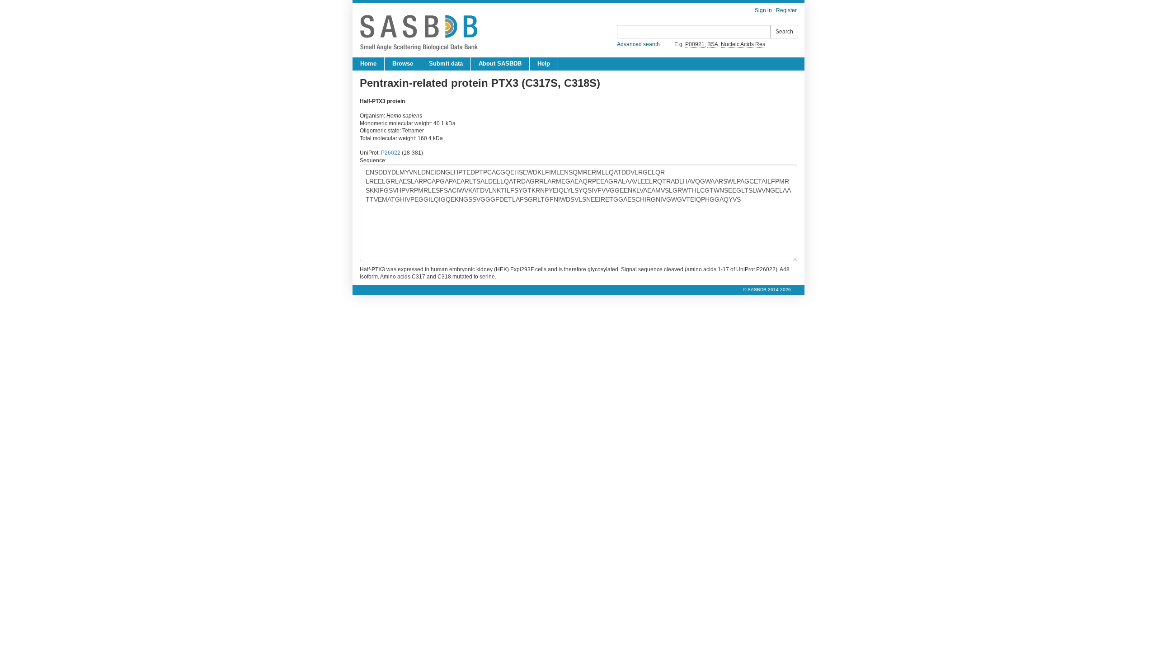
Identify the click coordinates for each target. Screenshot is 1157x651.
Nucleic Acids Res (743, 44)
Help (543, 63)
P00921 (695, 44)
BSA (712, 44)
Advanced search (638, 44)
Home (368, 63)
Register (786, 10)
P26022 (390, 153)
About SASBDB (500, 63)
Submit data (446, 63)
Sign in (763, 10)
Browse (402, 63)
